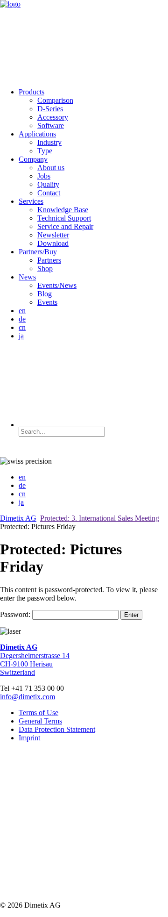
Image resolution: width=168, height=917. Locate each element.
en (22, 311)
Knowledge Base (62, 210)
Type (44, 151)
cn (22, 327)
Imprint (29, 738)
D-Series (50, 109)
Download (53, 243)
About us (50, 168)
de (22, 319)
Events (47, 302)
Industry (49, 142)
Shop (45, 268)
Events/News (57, 285)
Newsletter (53, 235)
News (27, 277)
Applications (37, 134)
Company (33, 159)
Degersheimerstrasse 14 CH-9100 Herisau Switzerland (35, 659)
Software (50, 125)
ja (21, 336)
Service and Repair (65, 226)
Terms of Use (38, 712)
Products (31, 92)
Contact (48, 193)
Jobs (43, 176)
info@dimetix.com (27, 697)
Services (31, 201)
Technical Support (64, 218)
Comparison (55, 100)
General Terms (40, 721)
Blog (44, 294)
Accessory (52, 117)
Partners (49, 260)
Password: (16, 614)
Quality (48, 184)
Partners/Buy (38, 252)
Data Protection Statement (57, 729)
